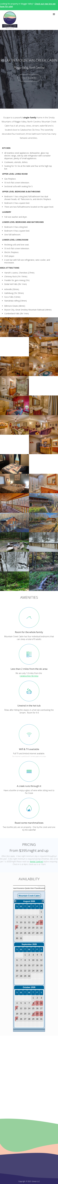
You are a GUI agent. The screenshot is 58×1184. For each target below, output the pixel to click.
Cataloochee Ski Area (29, 676)
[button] (54, 14)
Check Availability (29, 77)
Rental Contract (36, 861)
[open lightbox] (14, 327)
